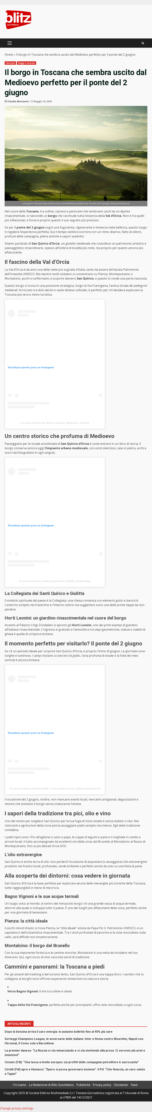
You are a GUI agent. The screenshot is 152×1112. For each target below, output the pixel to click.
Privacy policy (102, 1085)
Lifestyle (10, 63)
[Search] (143, 43)
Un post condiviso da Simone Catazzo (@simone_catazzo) (55, 422)
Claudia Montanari (18, 101)
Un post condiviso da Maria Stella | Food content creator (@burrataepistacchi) (55, 788)
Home (9, 55)
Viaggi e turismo (26, 63)
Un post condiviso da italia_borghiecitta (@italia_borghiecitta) (55, 581)
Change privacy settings (16, 1108)
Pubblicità (83, 1085)
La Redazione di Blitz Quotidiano (51, 1085)
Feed (134, 1085)
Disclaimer (121, 1085)
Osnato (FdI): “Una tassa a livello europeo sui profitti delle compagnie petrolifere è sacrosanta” (72, 1062)
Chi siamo (19, 1085)
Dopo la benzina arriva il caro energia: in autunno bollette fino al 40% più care (59, 1031)
